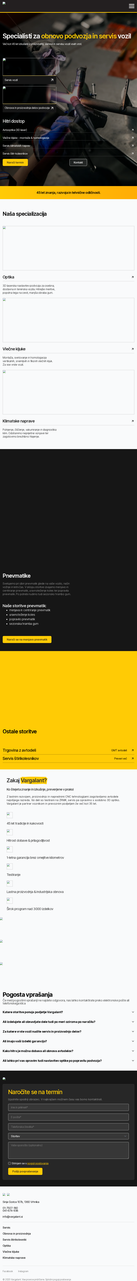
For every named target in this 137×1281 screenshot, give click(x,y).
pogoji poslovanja (37, 1163)
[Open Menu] (131, 6)
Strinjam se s (30, 1163)
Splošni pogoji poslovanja (58, 1279)
